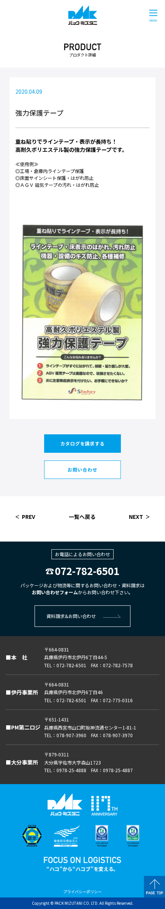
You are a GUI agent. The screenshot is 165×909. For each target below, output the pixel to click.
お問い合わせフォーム (55, 592)
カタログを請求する (82, 443)
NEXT (136, 516)
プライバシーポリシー (82, 891)
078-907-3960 (71, 735)
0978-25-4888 (71, 770)
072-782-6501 (87, 570)
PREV (28, 516)
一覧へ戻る (82, 516)
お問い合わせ (82, 469)
